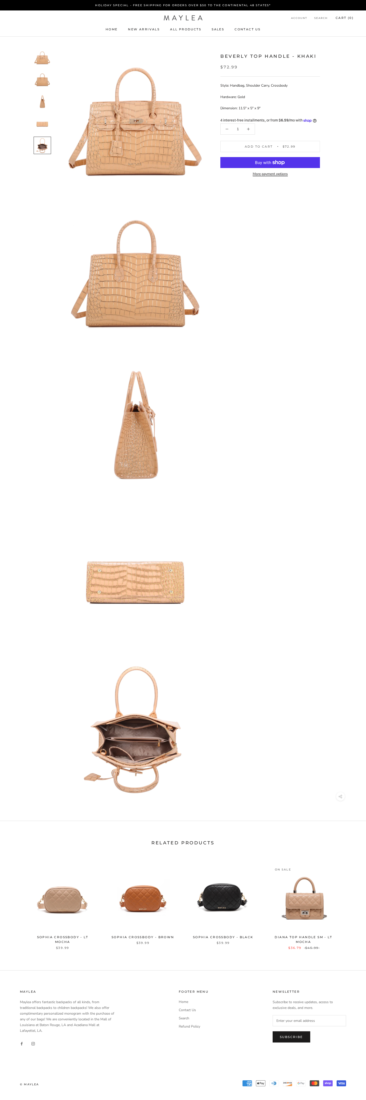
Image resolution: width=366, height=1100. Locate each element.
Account (299, 18)
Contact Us (247, 29)
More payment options (270, 174)
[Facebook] (21, 1043)
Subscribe (291, 1037)
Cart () (345, 18)
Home (112, 29)
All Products (185, 29)
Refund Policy (189, 1026)
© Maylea (29, 1084)
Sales (218, 29)
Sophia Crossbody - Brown (143, 937)
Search (321, 18)
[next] (350, 901)
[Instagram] (33, 1043)
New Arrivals (144, 29)
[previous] (15, 901)
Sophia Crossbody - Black (223, 937)
